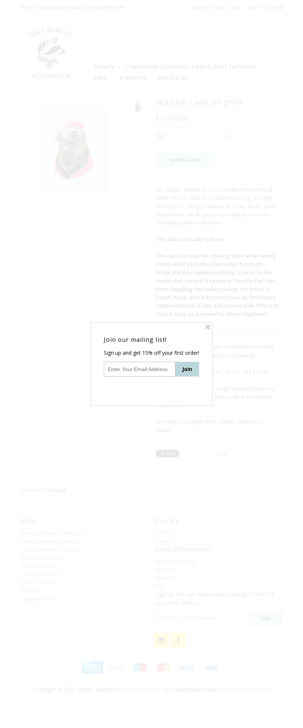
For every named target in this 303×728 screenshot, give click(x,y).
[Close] (207, 327)
